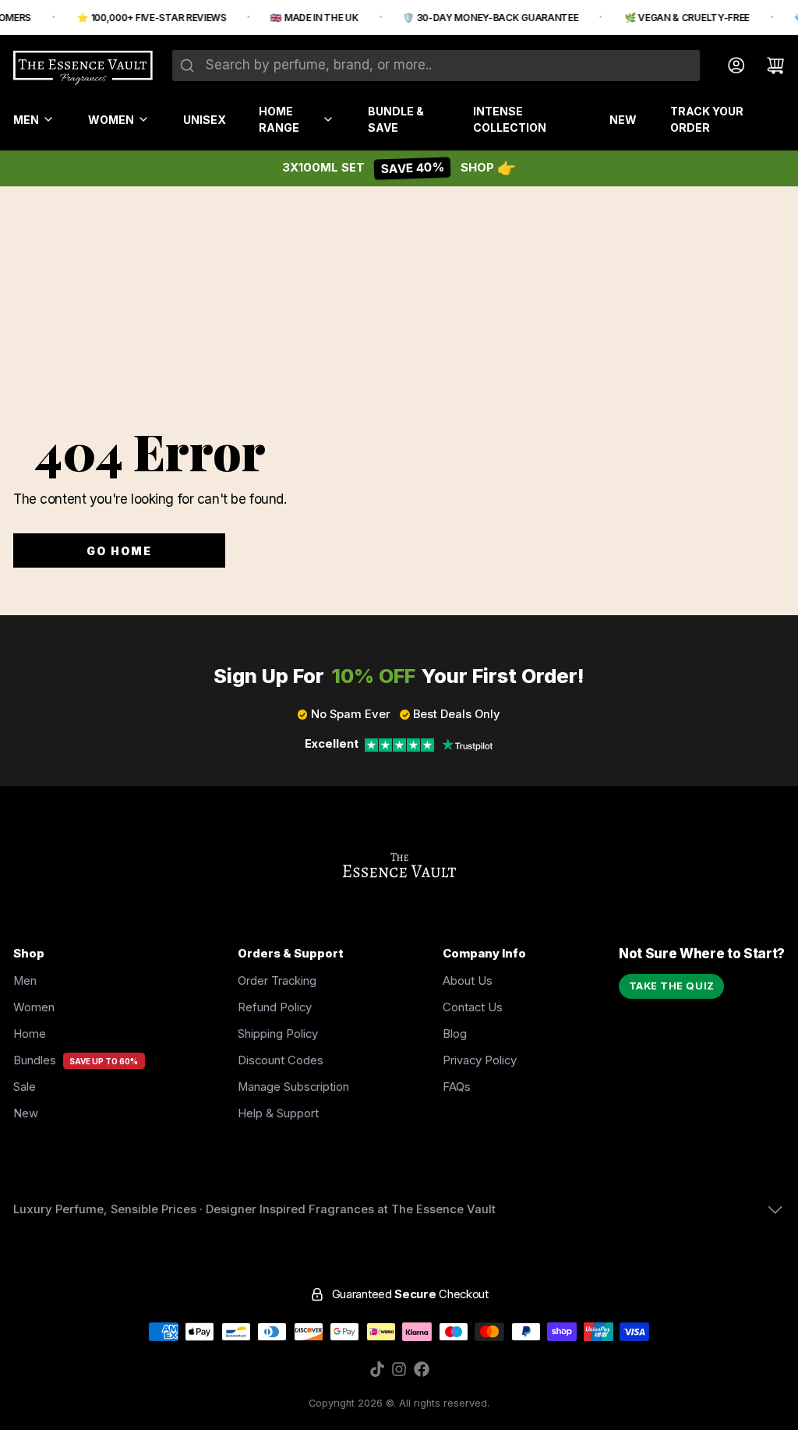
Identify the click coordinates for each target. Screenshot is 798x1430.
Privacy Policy (480, 1060)
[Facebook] (421, 1369)
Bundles (34, 1060)
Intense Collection (509, 119)
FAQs (457, 1087)
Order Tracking (277, 981)
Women (111, 119)
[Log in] (730, 65)
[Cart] (769, 65)
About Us (468, 981)
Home (29, 1034)
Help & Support (278, 1113)
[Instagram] (399, 1369)
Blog (455, 1034)
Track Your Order (706, 119)
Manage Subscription (293, 1087)
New (623, 119)
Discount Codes (280, 1060)
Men (26, 119)
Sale (24, 1087)
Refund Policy (275, 1007)
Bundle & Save (396, 119)
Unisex (204, 119)
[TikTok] (377, 1369)
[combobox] (436, 65)
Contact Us (473, 1007)
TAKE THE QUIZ (672, 986)
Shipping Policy (278, 1034)
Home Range (279, 119)
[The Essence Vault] (83, 68)
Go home (120, 550)
